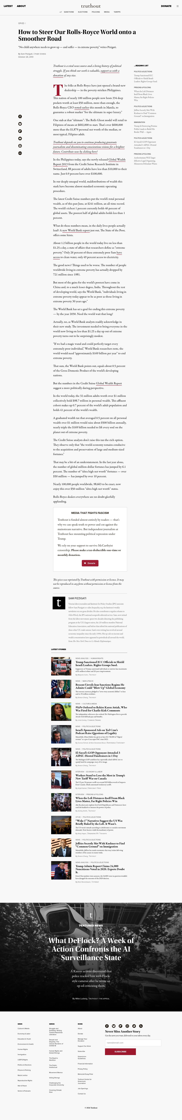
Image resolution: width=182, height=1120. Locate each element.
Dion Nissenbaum (84, 882)
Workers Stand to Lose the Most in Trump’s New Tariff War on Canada (100, 777)
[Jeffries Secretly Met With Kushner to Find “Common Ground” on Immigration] (61, 847)
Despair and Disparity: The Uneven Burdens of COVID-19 (56, 1043)
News (78, 681)
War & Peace (87, 681)
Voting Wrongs (54, 1078)
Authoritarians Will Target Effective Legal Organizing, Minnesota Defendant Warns (145, 160)
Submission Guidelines (82, 1057)
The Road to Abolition (53, 1059)
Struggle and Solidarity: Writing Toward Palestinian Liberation (56, 1031)
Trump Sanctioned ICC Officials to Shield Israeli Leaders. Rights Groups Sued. (145, 78)
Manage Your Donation (82, 1040)
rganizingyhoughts (97, 834)
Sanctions (69, 12)
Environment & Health (26, 1044)
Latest (8, 6)
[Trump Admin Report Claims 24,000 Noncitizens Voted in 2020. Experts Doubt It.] (61, 870)
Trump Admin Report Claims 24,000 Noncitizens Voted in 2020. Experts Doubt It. (100, 869)
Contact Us (82, 1094)
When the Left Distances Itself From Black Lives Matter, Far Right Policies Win (144, 96)
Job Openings (83, 1088)
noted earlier (81, 107)
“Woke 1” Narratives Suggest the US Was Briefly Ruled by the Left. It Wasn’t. (99, 822)
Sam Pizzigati (26, 53)
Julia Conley (82, 720)
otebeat (95, 882)
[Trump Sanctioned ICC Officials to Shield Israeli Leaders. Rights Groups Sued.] (61, 666)
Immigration (22, 1054)
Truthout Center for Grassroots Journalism (85, 1081)
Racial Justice (22, 1075)
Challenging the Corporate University (56, 1084)
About (21, 6)
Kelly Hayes (82, 833)
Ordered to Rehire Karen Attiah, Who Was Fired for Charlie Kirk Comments (101, 709)
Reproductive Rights (25, 1080)
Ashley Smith (82, 811)
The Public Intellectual (53, 1066)
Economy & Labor (94, 771)
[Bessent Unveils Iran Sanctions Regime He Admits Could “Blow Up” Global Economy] (61, 689)
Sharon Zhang (83, 697)
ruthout (92, 675)
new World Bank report (76, 230)
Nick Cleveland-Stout (98, 743)
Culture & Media (89, 703)
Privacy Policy (83, 1069)
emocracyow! (94, 788)
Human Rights (97, 658)
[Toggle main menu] (176, 6)
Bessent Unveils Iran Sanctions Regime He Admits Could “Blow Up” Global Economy (101, 686)
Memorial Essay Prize (85, 1074)
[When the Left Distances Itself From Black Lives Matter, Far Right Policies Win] (61, 802)
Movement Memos (56, 1072)
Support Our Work (84, 1046)
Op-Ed (21, 23)
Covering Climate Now (55, 1091)
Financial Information (85, 1064)
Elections (83, 12)
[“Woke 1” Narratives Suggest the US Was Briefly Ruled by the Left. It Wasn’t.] (61, 825)
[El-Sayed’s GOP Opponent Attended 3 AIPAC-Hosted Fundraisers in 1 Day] (61, 757)
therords (39, 54)
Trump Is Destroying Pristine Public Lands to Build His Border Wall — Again (145, 129)
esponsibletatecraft (116, 743)
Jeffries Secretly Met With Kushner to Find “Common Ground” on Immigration (145, 113)
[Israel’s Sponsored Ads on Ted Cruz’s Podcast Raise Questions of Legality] (61, 734)
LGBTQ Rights (23, 1060)
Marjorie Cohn (83, 675)
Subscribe (81, 1051)
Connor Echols (83, 743)
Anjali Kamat (82, 788)
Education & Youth (24, 1039)
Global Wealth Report (109, 383)
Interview (80, 771)
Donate (166, 6)
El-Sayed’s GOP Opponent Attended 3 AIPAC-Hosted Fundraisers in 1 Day (145, 145)
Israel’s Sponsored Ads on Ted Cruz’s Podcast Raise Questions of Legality (97, 731)
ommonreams (94, 720)
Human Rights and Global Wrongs (55, 1052)
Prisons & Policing (94, 794)
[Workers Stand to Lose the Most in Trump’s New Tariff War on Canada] (61, 779)
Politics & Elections (91, 726)
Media (107, 12)
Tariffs (117, 12)
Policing (96, 12)
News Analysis (82, 658)
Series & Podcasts (24, 1091)
